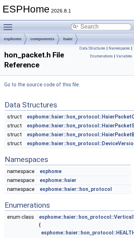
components (42, 39)
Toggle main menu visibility (9, 26)
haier (68, 39)
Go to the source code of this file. (42, 84)
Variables (124, 56)
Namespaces (119, 48)
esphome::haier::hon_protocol (76, 189)
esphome (12, 39)
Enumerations (101, 56)
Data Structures (92, 48)
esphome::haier (58, 180)
